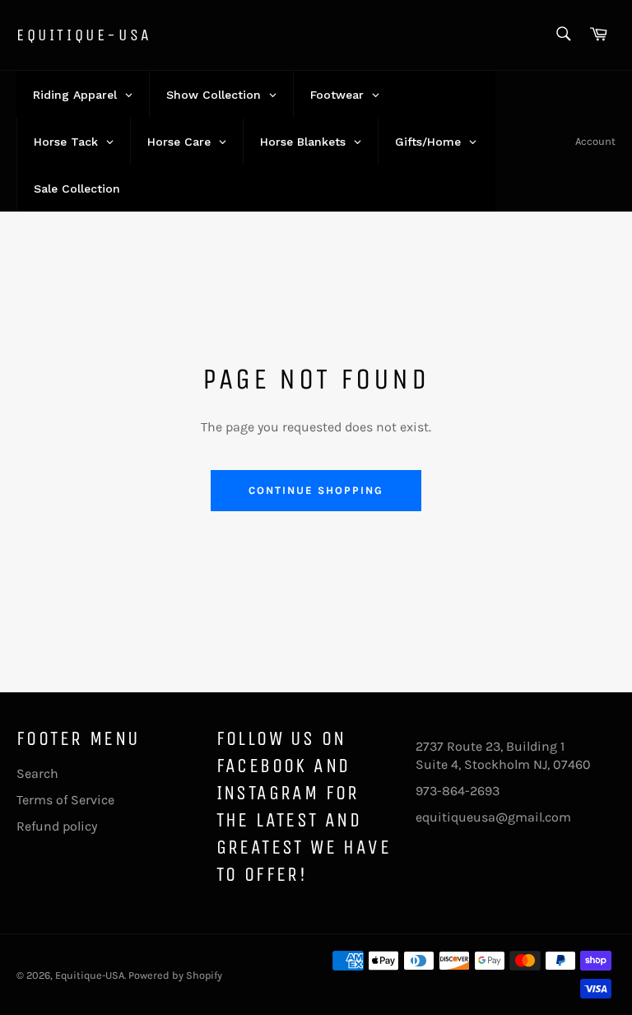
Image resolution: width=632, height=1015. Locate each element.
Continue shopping (316, 490)
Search (37, 773)
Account (595, 141)
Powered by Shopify (175, 975)
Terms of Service (65, 800)
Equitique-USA (84, 35)
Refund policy (56, 826)
